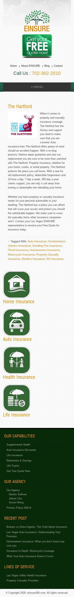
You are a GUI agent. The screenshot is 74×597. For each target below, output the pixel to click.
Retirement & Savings (19, 460)
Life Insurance (15, 455)
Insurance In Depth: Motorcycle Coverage (30, 550)
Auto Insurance (37, 241)
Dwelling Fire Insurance (47, 245)
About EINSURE (30, 65)
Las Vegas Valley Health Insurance (26, 575)
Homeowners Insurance (45, 250)
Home (13, 65)
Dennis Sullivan (18, 494)
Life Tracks (13, 465)
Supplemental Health (18, 444)
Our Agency (13, 490)
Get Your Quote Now (18, 471)
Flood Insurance (18, 250)
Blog (47, 65)
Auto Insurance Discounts (21, 449)
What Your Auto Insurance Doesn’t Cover (30, 556)
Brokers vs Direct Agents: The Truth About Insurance (37, 526)
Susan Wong (16, 502)
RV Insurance (55, 258)
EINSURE (37, 20)
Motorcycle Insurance (21, 254)
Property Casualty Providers (23, 580)
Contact (58, 65)
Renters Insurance (33, 258)
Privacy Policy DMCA (19, 507)
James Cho (15, 498)
